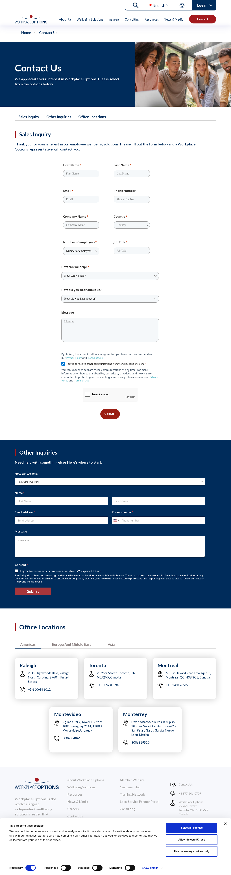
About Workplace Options (85, 780)
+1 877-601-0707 (190, 793)
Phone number (122, 512)
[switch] (66, 868)
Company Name (74, 217)
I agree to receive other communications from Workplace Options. (61, 571)
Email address (25, 512)
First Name (71, 165)
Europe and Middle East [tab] (71, 644)
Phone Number (125, 191)
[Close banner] (225, 823)
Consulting (132, 19)
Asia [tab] (111, 644)
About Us (65, 19)
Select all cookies (192, 827)
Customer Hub (130, 787)
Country (119, 217)
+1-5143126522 (177, 685)
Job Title (119, 242)
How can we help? (74, 267)
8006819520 (140, 742)
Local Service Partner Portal (139, 802)
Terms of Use (95, 357)
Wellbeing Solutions (90, 19)
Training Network (132, 794)
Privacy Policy (74, 357)
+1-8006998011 (39, 689)
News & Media (173, 19)
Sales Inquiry (28, 117)
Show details (150, 867)
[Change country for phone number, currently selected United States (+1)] (116, 520)
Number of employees (79, 242)
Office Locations (92, 117)
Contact (202, 19)
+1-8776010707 (108, 685)
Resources (152, 19)
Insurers (114, 19)
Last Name (121, 165)
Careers (73, 809)
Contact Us (75, 816)
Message (67, 313)
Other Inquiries (58, 117)
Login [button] (201, 5)
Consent (21, 564)
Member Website (132, 780)
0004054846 (71, 738)
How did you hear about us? (81, 290)
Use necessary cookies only (191, 851)
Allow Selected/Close (191, 839)
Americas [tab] (28, 644)
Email (67, 191)
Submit (33, 591)
